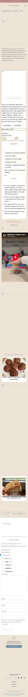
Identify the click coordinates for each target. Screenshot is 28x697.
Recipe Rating (5, 550)
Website (4, 611)
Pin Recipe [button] (17, 125)
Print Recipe (7, 125)
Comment (5, 574)
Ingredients (11, 141)
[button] (3, 151)
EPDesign (18, 695)
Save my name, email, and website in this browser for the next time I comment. (13, 622)
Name (3, 599)
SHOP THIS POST (14, 222)
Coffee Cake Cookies (15, 1)
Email (3, 605)
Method (21, 141)
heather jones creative (14, 694)
